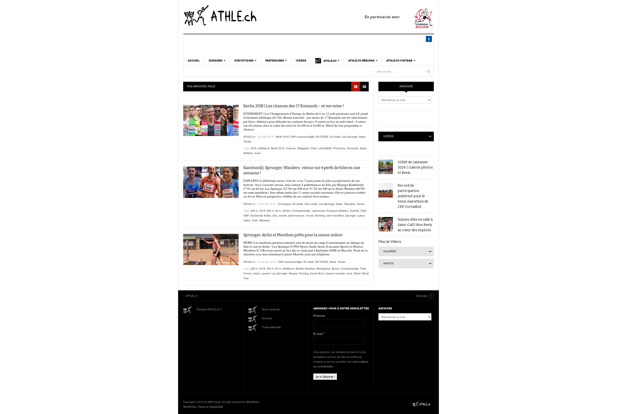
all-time (286, 210)
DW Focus (214, 402)
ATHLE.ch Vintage (399, 60)
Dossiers (215, 60)
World (357, 273)
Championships (301, 210)
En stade (335, 136)
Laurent (265, 273)
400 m (270, 210)
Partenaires (274, 60)
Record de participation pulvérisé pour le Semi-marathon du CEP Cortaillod (413, 196)
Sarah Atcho (317, 273)
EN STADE (322, 136)
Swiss (246, 220)
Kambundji (256, 215)
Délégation (303, 148)
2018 (253, 148)
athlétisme (264, 148)
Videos (301, 60)
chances (291, 148)
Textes (247, 141)
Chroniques (284, 204)
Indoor (256, 273)
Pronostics (339, 148)
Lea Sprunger (349, 136)
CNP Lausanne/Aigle (302, 136)
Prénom (319, 315)
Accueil (194, 60)
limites (267, 215)
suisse (361, 215)
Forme (247, 273)
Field (313, 148)
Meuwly (293, 273)
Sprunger (350, 215)
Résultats (349, 204)
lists (275, 215)
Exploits (354, 210)
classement (318, 210)
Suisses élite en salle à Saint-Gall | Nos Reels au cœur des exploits (415, 224)
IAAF (246, 215)
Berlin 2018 (282, 136)
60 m (278, 210)
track (258, 153)
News (362, 136)
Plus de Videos (389, 242)
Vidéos (388, 136)
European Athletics (338, 210)
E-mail (319, 333)
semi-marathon (335, 215)
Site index (421, 296)
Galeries (389, 251)
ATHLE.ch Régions (361, 60)
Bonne (335, 268)
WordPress (252, 402)
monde (283, 215)
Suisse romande (335, 273)
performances (296, 215)
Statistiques (244, 60)
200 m (254, 210)
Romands (352, 148)
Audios (388, 263)
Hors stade (310, 204)
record (310, 215)
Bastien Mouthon (305, 268)
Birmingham (323, 268)
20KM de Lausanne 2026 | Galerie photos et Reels (415, 167)
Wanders (264, 220)
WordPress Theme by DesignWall (203, 406)
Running (320, 215)
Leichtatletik (325, 148)
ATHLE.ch (244, 16)
